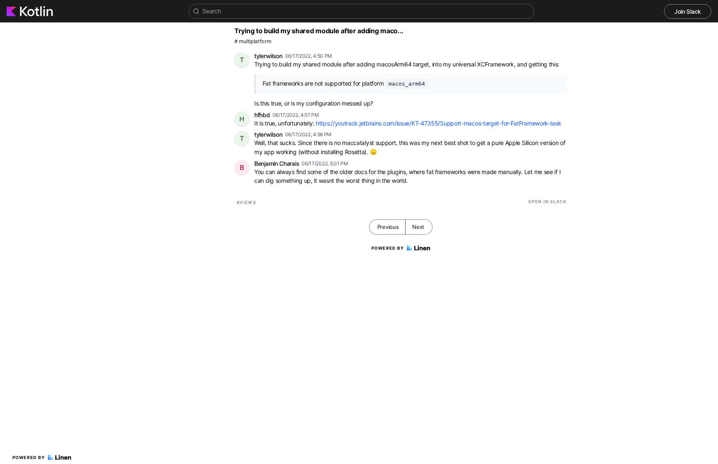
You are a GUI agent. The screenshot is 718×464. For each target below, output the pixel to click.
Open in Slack (547, 201)
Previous (388, 226)
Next (418, 226)
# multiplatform (252, 41)
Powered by (28, 457)
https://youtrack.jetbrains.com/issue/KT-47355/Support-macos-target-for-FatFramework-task (438, 123)
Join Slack (687, 11)
